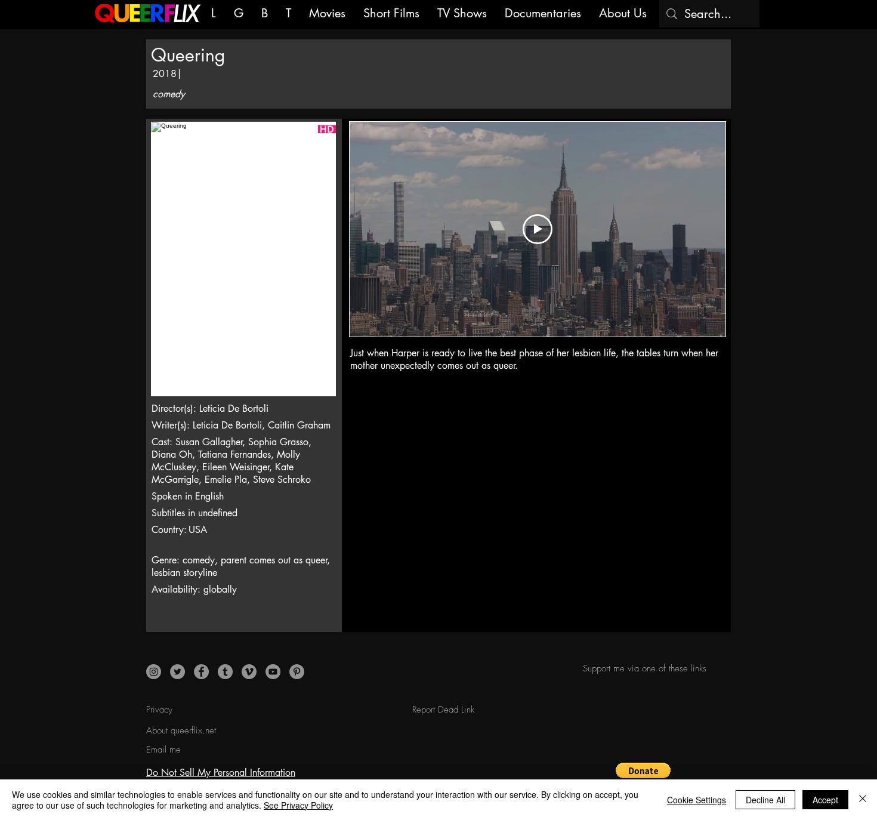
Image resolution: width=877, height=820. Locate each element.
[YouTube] (272, 671)
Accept (825, 800)
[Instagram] (153, 671)
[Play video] (537, 229)
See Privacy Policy (298, 805)
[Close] (863, 799)
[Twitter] (177, 671)
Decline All (765, 800)
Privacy (159, 710)
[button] (643, 777)
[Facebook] (201, 671)
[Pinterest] (296, 671)
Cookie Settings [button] (696, 800)
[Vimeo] (249, 671)
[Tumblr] (225, 671)
